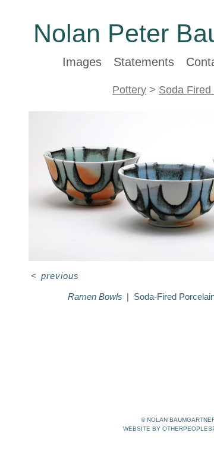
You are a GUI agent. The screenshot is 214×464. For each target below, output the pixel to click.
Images (82, 61)
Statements (144, 61)
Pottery (129, 90)
